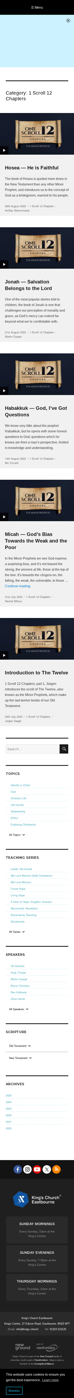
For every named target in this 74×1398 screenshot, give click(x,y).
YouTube (37, 1169)
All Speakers (16, 1009)
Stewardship (18, 811)
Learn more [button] (50, 1380)
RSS (56, 1169)
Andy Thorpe (18, 972)
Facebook (18, 1169)
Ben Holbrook (19, 992)
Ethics (14, 818)
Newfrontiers (41, 1360)
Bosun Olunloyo (20, 986)
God (13, 792)
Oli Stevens (18, 966)
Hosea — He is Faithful (32, 167)
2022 (9, 1115)
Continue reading (17, 586)
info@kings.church (27, 1329)
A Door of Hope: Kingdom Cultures (31, 902)
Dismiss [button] (14, 1390)
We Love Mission (21, 882)
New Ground (22, 1347)
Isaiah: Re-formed (21, 869)
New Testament (18, 1058)
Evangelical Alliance (44, 1364)
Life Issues (17, 805)
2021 (9, 1122)
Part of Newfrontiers (48, 1347)
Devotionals (18, 921)
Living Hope (18, 895)
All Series (15, 931)
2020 (9, 1128)
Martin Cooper (19, 979)
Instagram (27, 1169)
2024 (9, 1102)
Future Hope (18, 889)
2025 (9, 1095)
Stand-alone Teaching (23, 915)
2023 (9, 1108)
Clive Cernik (18, 999)
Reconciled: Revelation (24, 908)
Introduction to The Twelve (36, 672)
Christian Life (18, 798)
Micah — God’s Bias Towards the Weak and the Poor (36, 540)
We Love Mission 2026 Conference (31, 875)
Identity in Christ (20, 785)
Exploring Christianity (23, 824)
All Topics (15, 834)
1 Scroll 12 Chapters (42, 206)
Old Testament (18, 1045)
